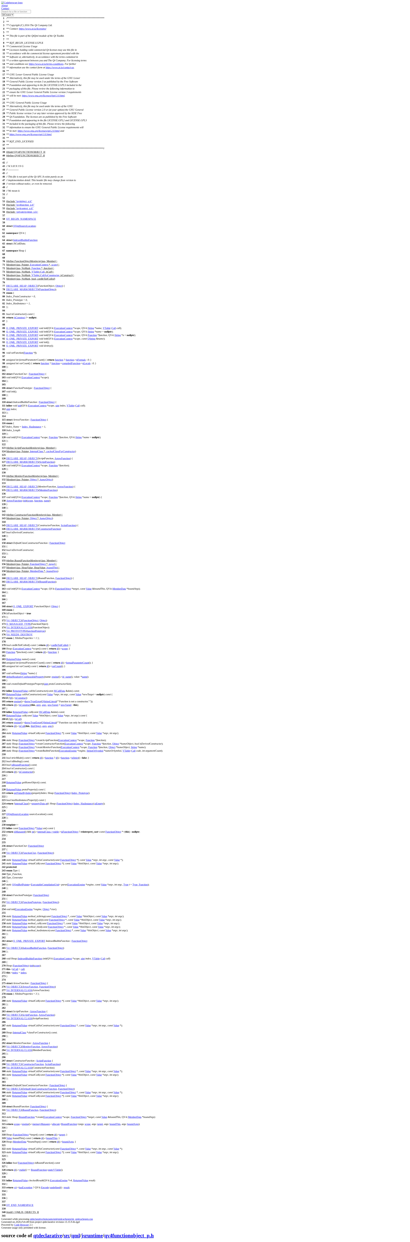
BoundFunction (47, 581)
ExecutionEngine (68, 750)
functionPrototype (36, 631)
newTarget (53, 705)
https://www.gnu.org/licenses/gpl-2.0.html (39, 131)
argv (38, 705)
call (22, 969)
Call (42, 271)
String (91, 328)
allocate (56, 1124)
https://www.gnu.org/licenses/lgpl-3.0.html (43, 95)
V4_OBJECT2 (14, 620)
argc (44, 705)
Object (58, 285)
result (66, 1187)
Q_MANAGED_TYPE (18, 624)
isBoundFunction (20, 764)
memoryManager (41, 1124)
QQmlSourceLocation (24, 226)
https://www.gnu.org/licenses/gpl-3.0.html (30, 134)
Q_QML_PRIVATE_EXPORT (22, 328)
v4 (15, 1187)
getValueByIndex (23, 793)
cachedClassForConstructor (60, 451)
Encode (45, 1187)
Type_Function (140, 884)
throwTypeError (33, 701)
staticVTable (54, 1170)
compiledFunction (71, 363)
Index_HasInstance (31, 426)
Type (125, 884)
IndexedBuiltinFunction (25, 240)
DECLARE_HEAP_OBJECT (21, 285)
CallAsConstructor (49, 275)
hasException (25, 1187)
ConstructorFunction (49, 529)
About (4, 5)
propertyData (38, 803)
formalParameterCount (77, 662)
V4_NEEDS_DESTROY (19, 634)
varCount (56, 666)
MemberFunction (48, 490)
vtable (56, 831)
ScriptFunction (46, 462)
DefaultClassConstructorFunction (39, 1089)
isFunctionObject (69, 831)
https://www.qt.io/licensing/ (32, 28)
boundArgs (51, 571)
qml (75, 1235)
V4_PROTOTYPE (16, 631)
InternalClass (36, 451)
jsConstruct (19, 317)
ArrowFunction (62, 458)
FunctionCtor (29, 853)
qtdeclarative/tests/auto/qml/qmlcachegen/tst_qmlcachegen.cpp (61, 1219)
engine (55, 676)
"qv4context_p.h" (24, 208)
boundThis (52, 567)
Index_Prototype (80, 793)
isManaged (19, 831)
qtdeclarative (47, 1235)
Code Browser (21, 1224)
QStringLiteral (49, 701)
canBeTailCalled (59, 645)
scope (54, 264)
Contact (5, 8)
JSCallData (59, 691)
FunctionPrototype (31, 902)
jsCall (18, 719)
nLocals (86, 363)
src (67, 1235)
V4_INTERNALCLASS (19, 627)
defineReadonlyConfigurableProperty (25, 676)
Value (89, 588)
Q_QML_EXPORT (23, 606)
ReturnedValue (13, 659)
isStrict (74, 757)
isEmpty (98, 803)
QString (91, 338)
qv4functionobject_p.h (129, 1235)
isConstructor (26, 772)
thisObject (36, 726)
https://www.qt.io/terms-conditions (46, 64)
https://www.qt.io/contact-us (60, 67)
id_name (66, 676)
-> (51, 831)
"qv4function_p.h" (25, 204)
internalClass (21, 803)
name (46, 500)
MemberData (36, 571)
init (19, 405)
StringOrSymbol (95, 750)
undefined (55, 1187)
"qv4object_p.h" (24, 201)
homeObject (46, 479)
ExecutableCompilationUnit (45, 884)
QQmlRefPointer (20, 884)
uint (57, 405)
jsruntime (92, 1235)
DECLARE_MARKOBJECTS (22, 289)
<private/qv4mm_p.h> (27, 212)
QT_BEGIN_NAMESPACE (21, 219)
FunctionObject (47, 289)
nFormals (81, 359)
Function (36, 268)
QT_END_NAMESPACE (19, 1205)
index (15, 972)
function (59, 359)
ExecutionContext (39, 264)
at (46, 803)
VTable (35, 271)
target (52, 564)
